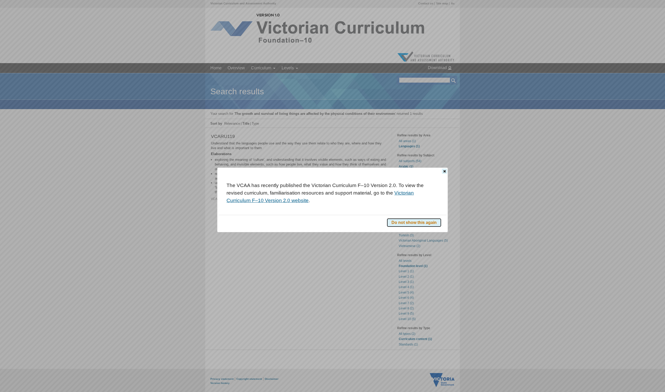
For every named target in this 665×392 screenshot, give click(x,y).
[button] (444, 171)
